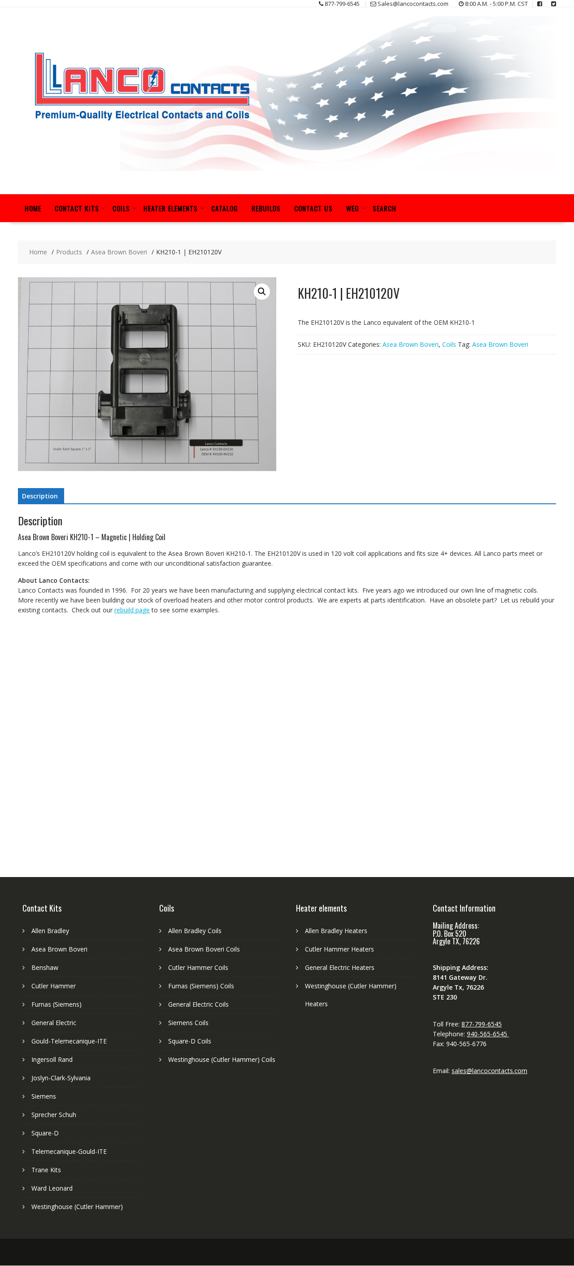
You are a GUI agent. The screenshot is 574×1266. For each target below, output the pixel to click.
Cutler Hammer (53, 986)
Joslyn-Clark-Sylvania (61, 1078)
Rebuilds (266, 208)
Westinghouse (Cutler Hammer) (77, 1206)
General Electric (53, 1022)
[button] (262, 292)
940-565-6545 (488, 1034)
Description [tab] (40, 496)
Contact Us (313, 208)
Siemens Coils (188, 1022)
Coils (121, 208)
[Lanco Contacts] (287, 168)
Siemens (43, 1096)
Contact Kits (77, 208)
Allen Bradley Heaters (336, 930)
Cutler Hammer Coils (198, 967)
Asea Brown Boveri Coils (204, 949)
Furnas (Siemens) (56, 1004)
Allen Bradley (50, 930)
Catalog (224, 208)
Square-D (45, 1133)
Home (33, 208)
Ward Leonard (52, 1188)
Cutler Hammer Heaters (339, 949)
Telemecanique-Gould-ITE (69, 1151)
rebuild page (132, 610)
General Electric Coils (198, 1004)
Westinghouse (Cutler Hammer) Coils (221, 1059)
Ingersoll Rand (52, 1059)
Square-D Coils (189, 1041)
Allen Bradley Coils (195, 930)
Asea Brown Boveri (411, 344)
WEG (352, 208)
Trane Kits (46, 1170)
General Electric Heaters (339, 967)
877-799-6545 (481, 1024)
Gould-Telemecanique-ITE (69, 1041)
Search (384, 208)
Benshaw (44, 967)
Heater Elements (171, 208)
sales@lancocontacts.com (489, 1070)
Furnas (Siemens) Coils (201, 986)
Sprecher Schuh (53, 1114)
